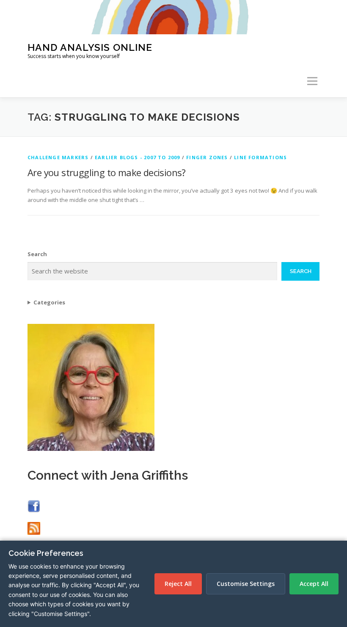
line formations (260, 157)
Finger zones (207, 157)
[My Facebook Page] (34, 506)
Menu (312, 81)
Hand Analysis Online (90, 46)
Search (37, 254)
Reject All (178, 584)
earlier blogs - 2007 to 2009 (137, 157)
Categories (49, 302)
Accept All (314, 584)
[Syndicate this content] (34, 528)
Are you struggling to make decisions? (107, 172)
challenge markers (58, 157)
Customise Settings (246, 584)
